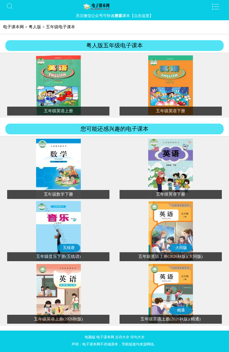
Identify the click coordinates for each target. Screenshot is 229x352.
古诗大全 (122, 337)
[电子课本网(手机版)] (114, 6)
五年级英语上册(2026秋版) (58, 319)
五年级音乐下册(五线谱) (58, 256)
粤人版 (35, 27)
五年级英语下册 (170, 111)
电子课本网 (13, 27)
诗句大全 (137, 337)
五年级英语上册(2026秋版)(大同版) (170, 256)
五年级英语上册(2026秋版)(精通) (170, 319)
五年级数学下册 (58, 194)
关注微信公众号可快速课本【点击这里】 (114, 15)
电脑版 (90, 337)
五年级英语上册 (58, 111)
